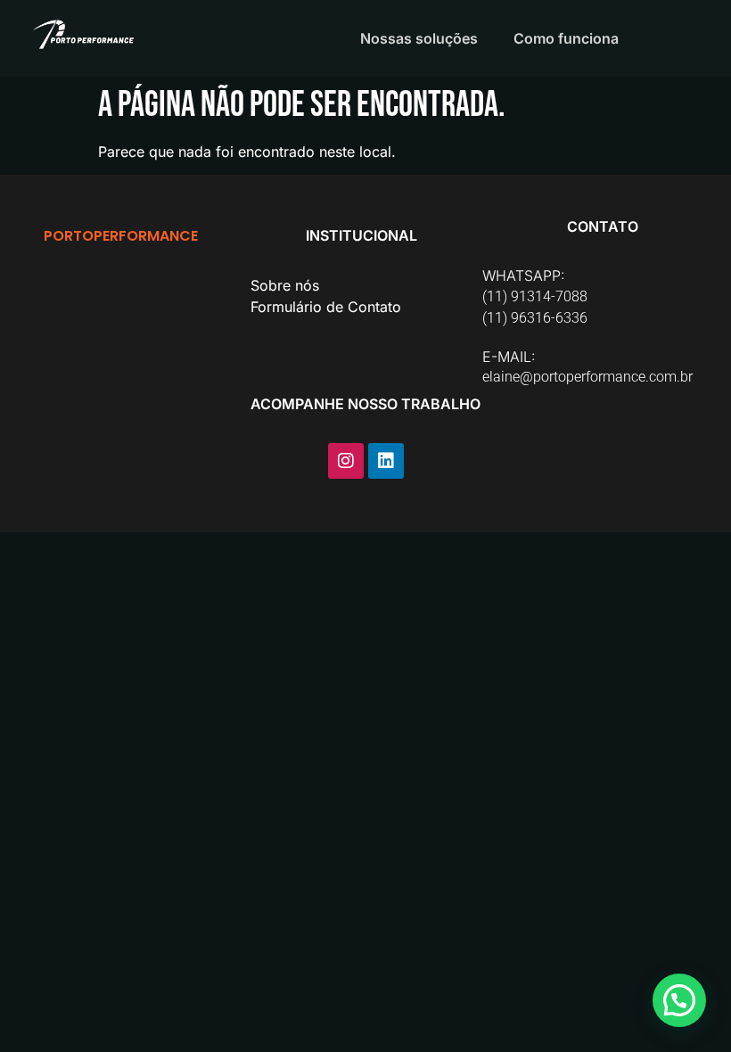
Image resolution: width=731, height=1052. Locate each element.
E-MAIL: (509, 357)
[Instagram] (346, 461)
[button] (679, 1000)
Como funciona (566, 38)
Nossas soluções (419, 38)
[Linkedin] (386, 461)
